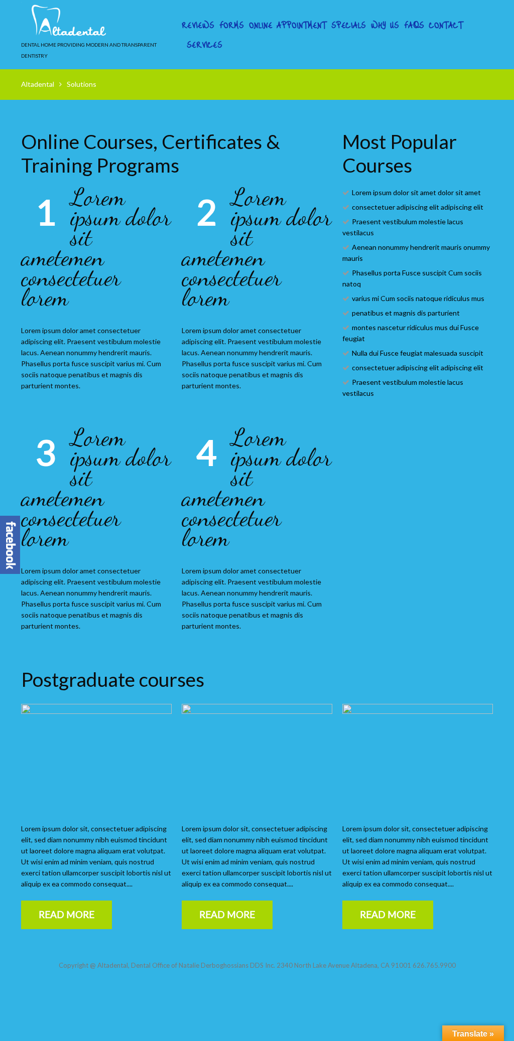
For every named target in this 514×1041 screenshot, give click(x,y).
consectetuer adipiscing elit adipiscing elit (417, 207)
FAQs (414, 25)
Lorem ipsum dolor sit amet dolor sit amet (416, 192)
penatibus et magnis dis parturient (406, 313)
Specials (348, 25)
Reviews (198, 25)
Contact (446, 25)
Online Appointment (287, 25)
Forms (231, 25)
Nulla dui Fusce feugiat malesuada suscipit (417, 353)
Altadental (37, 84)
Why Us (385, 25)
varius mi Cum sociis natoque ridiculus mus (418, 298)
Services (204, 44)
